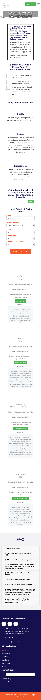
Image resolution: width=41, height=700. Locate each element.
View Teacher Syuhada (20, 498)
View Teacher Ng (20, 362)
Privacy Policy (6, 678)
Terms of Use (5, 682)
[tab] (20, 548)
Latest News (5, 653)
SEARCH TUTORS (21, 251)
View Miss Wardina (20, 428)
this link (18, 57)
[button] (20, 548)
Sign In (3, 666)
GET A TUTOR (30, 4)
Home (3, 650)
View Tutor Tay (20, 301)
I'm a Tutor (5, 660)
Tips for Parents (6, 663)
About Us (4, 657)
